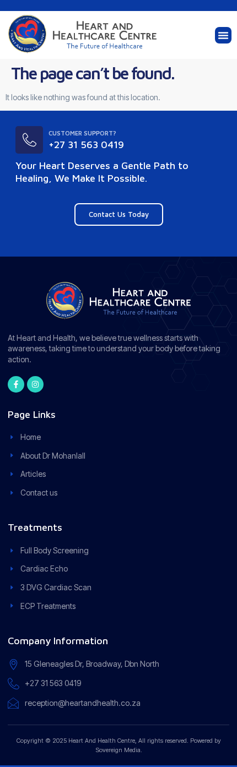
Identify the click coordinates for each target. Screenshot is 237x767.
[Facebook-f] (16, 384)
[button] (223, 35)
